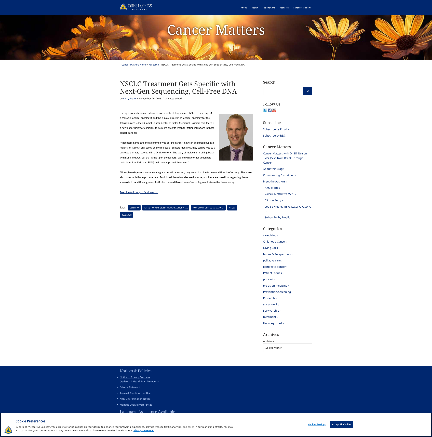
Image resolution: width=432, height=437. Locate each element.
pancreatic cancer (274, 267)
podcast (268, 279)
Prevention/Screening (277, 292)
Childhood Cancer (274, 241)
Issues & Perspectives (277, 254)
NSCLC (232, 207)
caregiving (269, 235)
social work (270, 304)
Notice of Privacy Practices (135, 377)
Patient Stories (272, 273)
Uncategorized (272, 323)
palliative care (272, 260)
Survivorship (271, 310)
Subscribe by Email (275, 129)
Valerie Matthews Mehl (279, 194)
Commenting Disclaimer (278, 175)
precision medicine (275, 285)
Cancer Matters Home (134, 64)
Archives (268, 341)
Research (284, 7)
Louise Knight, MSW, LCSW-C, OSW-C (288, 206)
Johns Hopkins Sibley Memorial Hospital (166, 207)
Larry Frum (129, 98)
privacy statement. (143, 430)
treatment (269, 317)
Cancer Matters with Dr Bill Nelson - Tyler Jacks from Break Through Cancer (285, 158)
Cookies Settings (317, 424)
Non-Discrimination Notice (135, 398)
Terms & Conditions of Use (135, 393)
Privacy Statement (130, 387)
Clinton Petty (273, 200)
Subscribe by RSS (274, 135)
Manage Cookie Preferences (136, 404)
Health (254, 7)
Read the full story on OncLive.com (139, 192)
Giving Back (270, 248)
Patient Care (269, 7)
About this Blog (273, 169)
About (244, 7)
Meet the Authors (274, 181)
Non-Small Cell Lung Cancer (208, 207)
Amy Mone (271, 188)
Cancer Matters (216, 29)
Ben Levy (134, 207)
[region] (216, 424)
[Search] (307, 91)
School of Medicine (302, 7)
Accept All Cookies (341, 424)
